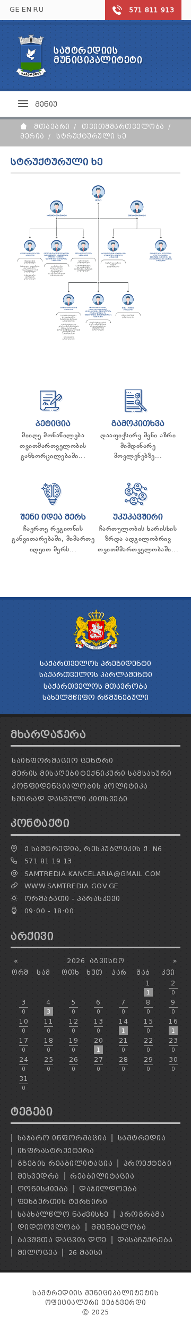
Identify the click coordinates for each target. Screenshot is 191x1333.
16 (173, 1025)
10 (23, 1025)
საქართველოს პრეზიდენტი (95, 663)
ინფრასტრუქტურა (56, 1150)
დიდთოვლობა (49, 1227)
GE (15, 9)
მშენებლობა (118, 1227)
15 (148, 1025)
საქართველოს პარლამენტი (95, 674)
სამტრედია (142, 1137)
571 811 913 (152, 10)
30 (173, 1063)
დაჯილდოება (108, 1188)
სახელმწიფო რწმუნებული (95, 697)
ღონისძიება (43, 1188)
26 (73, 1063)
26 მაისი (85, 1252)
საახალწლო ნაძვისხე (63, 1214)
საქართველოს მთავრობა (95, 686)
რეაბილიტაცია (102, 1176)
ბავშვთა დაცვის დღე (62, 1239)
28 (123, 1063)
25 (48, 1063)
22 (148, 1044)
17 (23, 1044)
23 (173, 1044)
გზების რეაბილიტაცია (65, 1163)
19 (73, 1044)
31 (23, 1083)
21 (123, 1044)
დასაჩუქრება (145, 1239)
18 (48, 1044)
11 (48, 1025)
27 (98, 1063)
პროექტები (148, 1163)
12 (73, 1025)
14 (123, 1025)
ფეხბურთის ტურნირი (63, 1201)
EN (26, 9)
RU (38, 9)
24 (23, 1063)
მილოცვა (38, 1252)
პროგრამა (141, 1214)
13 (98, 1025)
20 (98, 1044)
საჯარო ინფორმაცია (62, 1137)
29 (148, 1063)
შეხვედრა (38, 1176)
